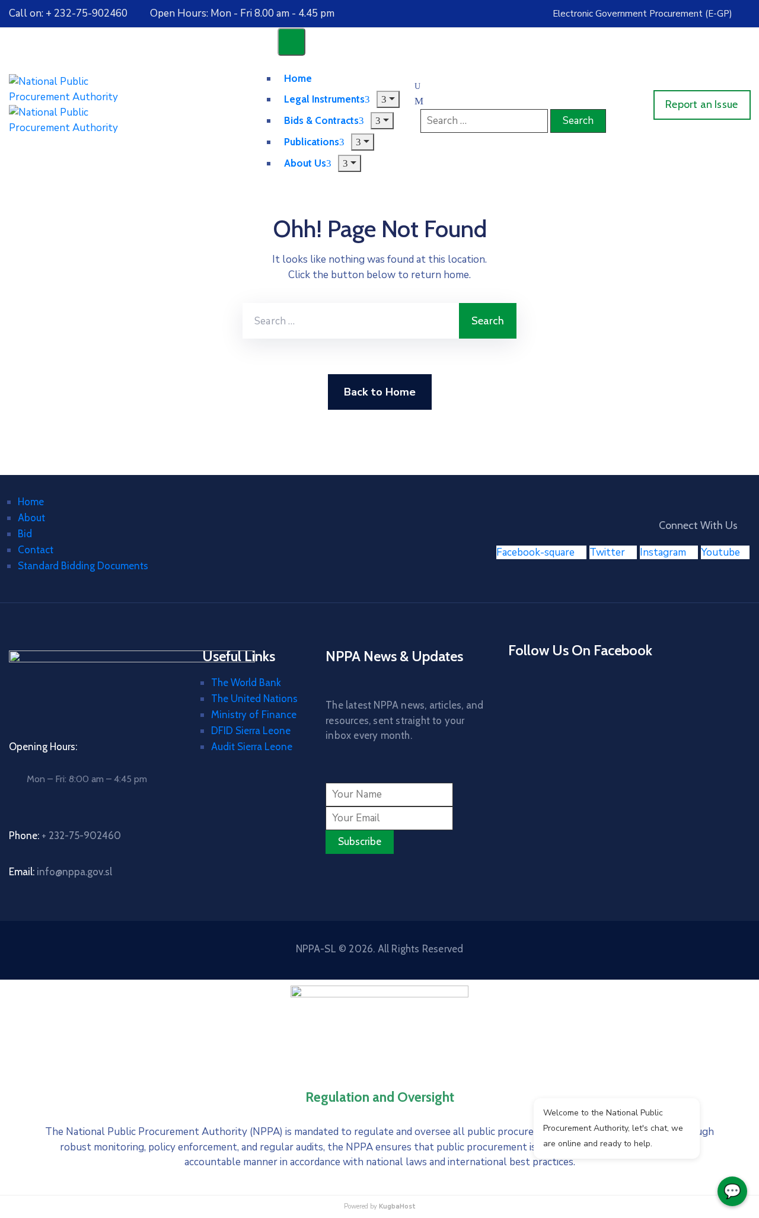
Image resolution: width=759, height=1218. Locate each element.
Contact (35, 550)
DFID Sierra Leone (251, 730)
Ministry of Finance (253, 714)
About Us (305, 163)
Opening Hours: (43, 747)
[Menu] (388, 99)
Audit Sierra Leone (251, 747)
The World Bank (246, 682)
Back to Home (380, 392)
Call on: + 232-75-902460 (68, 13)
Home (31, 502)
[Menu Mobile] (291, 42)
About (31, 518)
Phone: (65, 835)
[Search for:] (351, 321)
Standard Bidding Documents (83, 566)
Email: (60, 872)
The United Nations (254, 698)
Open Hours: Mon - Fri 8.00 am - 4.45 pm (242, 13)
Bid (25, 534)
